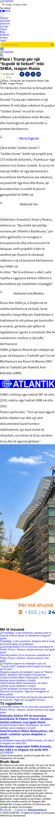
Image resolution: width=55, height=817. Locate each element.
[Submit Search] (52, 44)
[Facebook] (1, 11)
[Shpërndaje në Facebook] (22, 74)
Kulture (4, 37)
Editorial (4, 35)
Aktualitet (5, 21)
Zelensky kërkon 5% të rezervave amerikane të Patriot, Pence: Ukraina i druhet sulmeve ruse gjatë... (25, 658)
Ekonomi (5, 23)
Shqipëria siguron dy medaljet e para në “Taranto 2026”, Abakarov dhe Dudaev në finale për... (26, 673)
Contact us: (30, 810)
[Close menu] (2, 14)
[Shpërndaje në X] (27, 74)
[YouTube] (4, 11)
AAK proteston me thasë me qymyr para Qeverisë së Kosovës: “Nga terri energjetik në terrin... (26, 698)
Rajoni (3, 29)
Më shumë (7, 810)
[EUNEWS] (6, 752)
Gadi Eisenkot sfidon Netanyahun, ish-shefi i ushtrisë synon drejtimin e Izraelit (24, 684)
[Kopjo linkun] (38, 74)
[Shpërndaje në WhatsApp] (33, 74)
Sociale (4, 26)
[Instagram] (7, 11)
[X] (9, 11)
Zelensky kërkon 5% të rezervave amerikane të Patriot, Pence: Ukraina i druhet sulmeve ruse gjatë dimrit (26, 719)
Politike (4, 18)
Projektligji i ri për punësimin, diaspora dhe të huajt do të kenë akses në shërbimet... (27, 642)
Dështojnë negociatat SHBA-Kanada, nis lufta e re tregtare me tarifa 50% (26, 748)
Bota (2, 32)
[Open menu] (2, 49)
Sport (3, 40)
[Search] (1, 55)
